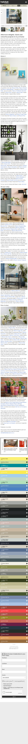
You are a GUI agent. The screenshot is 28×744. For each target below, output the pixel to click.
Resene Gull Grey (13, 299)
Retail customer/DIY (7, 684)
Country (3, 675)
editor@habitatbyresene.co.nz (7, 432)
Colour (13, 5)
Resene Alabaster (20, 301)
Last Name (4, 663)
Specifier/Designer (7, 685)
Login (20, 5)
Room (8, 5)
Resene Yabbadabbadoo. (8, 89)
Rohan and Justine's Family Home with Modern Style (10, 449)
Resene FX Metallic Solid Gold (19, 91)
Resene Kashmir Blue (10, 296)
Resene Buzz (8, 92)
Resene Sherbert (23, 88)
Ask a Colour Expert (12, 648)
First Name (4, 657)
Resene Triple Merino (5, 295)
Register (24, 5)
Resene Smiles (15, 88)
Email (3, 669)
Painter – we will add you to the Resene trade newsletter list (13, 688)
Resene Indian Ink (18, 25)
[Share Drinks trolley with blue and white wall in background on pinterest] (20, 10)
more (5, 451)
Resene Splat (19, 92)
